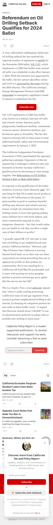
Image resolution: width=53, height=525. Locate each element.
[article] (26, 393)
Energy (6, 12)
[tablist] (10, 375)
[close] (45, 443)
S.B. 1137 (35, 64)
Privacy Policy (35, 505)
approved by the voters (29, 84)
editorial (36, 288)
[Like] (5, 46)
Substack (12, 519)
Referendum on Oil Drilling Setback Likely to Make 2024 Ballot (24, 177)
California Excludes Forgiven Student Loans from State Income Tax (19, 387)
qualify (41, 60)
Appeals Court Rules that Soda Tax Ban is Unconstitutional (17, 414)
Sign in (47, 4)
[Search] (48, 375)
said (42, 190)
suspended (8, 95)
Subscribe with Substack (28, 492)
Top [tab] (5, 375)
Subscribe (36, 4)
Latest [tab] (13, 375)
